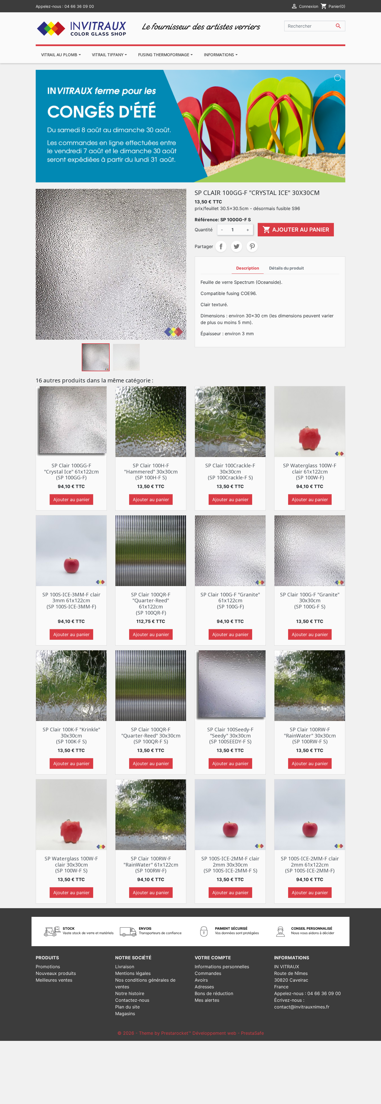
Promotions (48, 966)
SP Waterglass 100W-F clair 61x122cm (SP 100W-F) (309, 471)
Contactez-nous (132, 1000)
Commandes (208, 973)
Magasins (125, 1013)
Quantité (204, 229)
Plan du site (127, 1007)
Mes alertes (207, 1000)
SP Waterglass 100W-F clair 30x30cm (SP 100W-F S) (71, 864)
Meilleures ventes (54, 980)
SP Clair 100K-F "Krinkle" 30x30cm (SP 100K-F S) (71, 735)
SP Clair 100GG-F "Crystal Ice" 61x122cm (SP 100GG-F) (71, 471)
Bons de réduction (214, 993)
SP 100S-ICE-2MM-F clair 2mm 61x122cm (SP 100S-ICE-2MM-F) (310, 864)
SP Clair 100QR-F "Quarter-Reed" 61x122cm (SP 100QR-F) (150, 603)
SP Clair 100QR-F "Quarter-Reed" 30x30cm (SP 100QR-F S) (150, 735)
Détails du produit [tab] (286, 268)
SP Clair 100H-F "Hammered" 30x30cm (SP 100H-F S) (151, 471)
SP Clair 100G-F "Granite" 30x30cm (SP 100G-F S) (309, 600)
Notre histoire (129, 993)
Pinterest (252, 246)
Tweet (236, 246)
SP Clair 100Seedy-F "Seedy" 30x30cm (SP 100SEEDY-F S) (230, 735)
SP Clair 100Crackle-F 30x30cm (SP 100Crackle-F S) (230, 471)
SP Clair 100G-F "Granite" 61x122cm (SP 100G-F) (230, 600)
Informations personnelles (222, 966)
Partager (220, 246)
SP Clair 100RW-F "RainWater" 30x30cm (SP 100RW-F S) (310, 735)
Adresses (204, 986)
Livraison (124, 966)
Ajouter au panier (295, 229)
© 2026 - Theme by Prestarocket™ (154, 1033)
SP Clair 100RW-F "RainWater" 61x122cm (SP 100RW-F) (151, 864)
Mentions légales (133, 973)
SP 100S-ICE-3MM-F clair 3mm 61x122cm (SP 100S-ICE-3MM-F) (71, 600)
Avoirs (201, 980)
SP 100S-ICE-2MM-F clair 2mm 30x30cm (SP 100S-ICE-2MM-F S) (230, 864)
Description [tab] (247, 268)
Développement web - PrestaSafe (228, 1033)
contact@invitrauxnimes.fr (301, 1007)
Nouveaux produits (56, 973)
